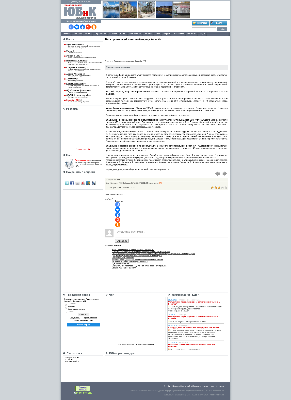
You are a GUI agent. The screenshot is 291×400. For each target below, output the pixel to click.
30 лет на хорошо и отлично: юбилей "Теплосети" (133, 250)
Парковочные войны (76, 61)
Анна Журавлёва (74, 44)
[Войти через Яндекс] (88, 27)
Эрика (69, 51)
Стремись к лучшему (76, 67)
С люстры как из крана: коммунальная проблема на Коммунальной (141, 252)
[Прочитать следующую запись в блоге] (225, 176)
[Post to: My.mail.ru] (88, 183)
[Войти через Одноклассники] (93, 27)
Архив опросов (90, 318)
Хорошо (71, 306)
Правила (176, 386)
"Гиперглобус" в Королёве (123, 258)
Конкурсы (202, 23)
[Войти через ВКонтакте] (76, 27)
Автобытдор (202, 120)
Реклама (197, 386)
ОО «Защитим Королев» (77, 90)
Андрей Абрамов (74, 74)
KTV (133, 183)
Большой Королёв (182, 395)
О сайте (167, 386)
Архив (130, 61)
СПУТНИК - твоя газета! (77, 95)
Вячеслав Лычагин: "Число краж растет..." (130, 262)
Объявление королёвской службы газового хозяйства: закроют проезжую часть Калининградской (153, 254)
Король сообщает (74, 84)
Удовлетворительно (76, 309)
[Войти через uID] (71, 27)
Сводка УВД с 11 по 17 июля (124, 268)
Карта (219, 23)
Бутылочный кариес (120, 264)
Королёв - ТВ (72, 100)
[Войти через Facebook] (82, 27)
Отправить (122, 241)
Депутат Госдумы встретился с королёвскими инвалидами (137, 256)
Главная (108, 61)
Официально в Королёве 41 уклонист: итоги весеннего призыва (139, 266)
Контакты (220, 386)
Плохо (70, 312)
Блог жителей (119, 61)
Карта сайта (186, 386)
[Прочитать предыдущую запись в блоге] (217, 176)
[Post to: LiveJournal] (93, 183)
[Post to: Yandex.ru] (83, 183)
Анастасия (71, 79)
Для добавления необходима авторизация (136, 344)
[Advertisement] (146, 26)
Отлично (71, 304)
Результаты (75, 318)
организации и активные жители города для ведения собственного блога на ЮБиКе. (88, 163)
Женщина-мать (73, 56)
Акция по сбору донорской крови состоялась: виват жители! (137, 260)
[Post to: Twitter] (66, 183)
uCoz (221, 395)
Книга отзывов (208, 386)
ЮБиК (210, 391)
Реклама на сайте (83, 149)
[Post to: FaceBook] (72, 183)
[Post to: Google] (77, 183)
